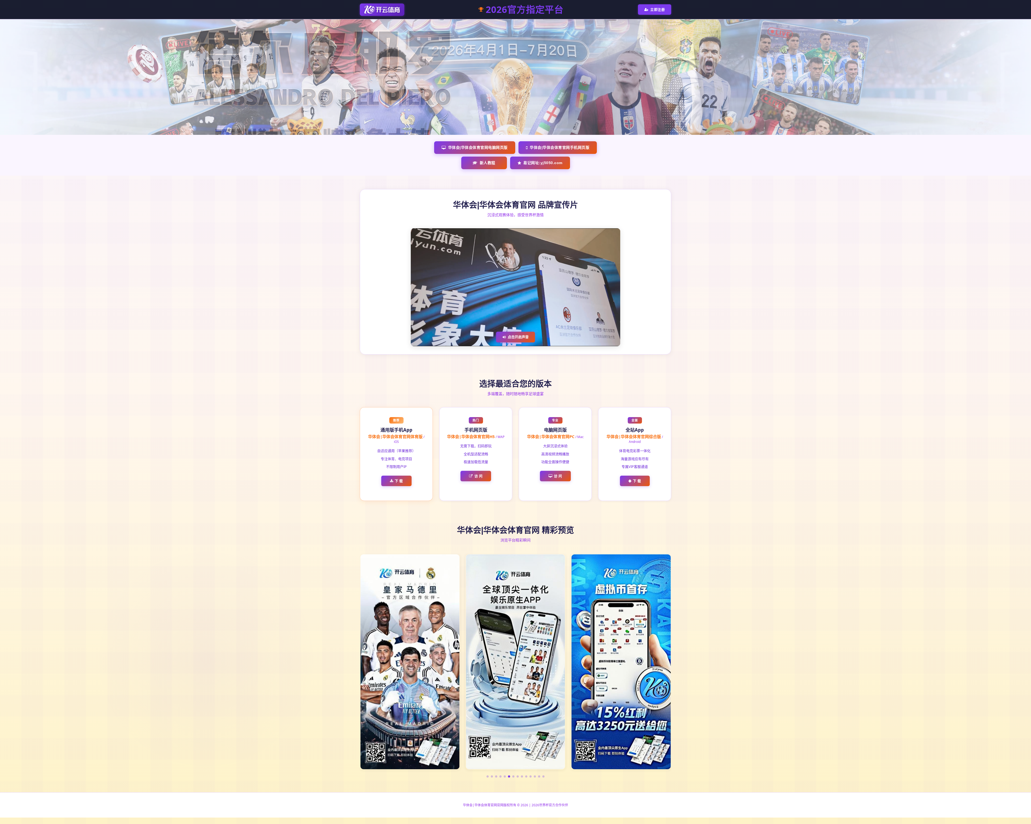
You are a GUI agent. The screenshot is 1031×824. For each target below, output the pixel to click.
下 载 (399, 480)
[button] (488, 776)
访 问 (478, 476)
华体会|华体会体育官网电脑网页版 (478, 147)
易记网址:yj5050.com (542, 163)
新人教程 (487, 163)
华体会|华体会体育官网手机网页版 (559, 147)
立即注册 (657, 9)
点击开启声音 (518, 336)
